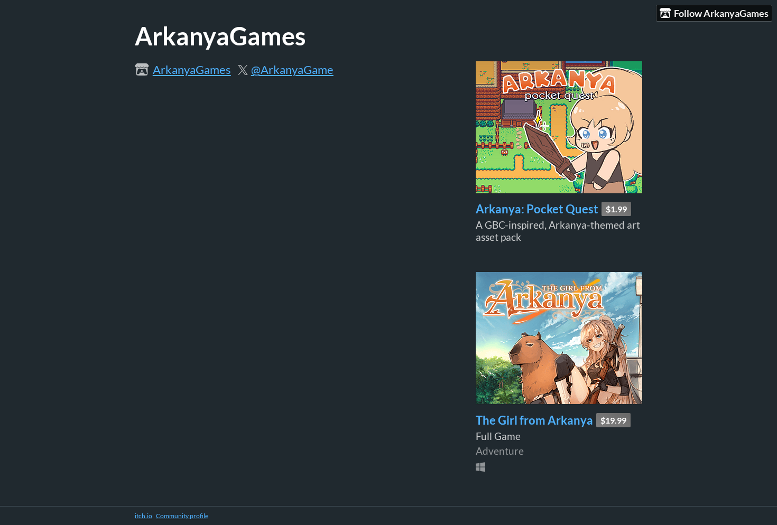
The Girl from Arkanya (534, 420)
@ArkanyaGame (292, 69)
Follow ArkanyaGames (721, 13)
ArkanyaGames (192, 69)
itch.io (143, 516)
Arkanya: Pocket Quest (537, 209)
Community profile (182, 516)
